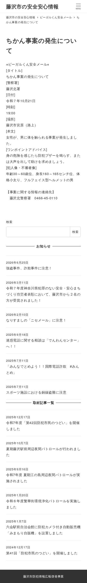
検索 (9, 222)
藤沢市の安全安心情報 (32, 6)
